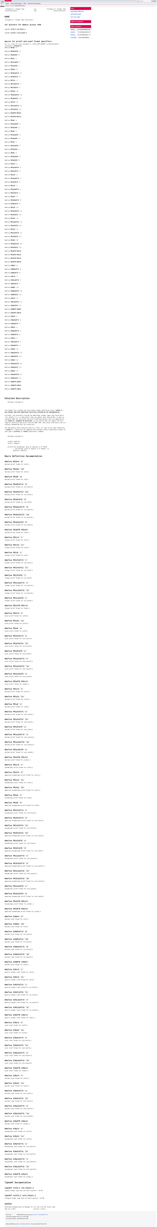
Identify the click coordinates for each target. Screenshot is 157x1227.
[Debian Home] (2, 3)
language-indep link (77, 11)
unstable (73, 37)
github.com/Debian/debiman (23, 1224)
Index (7, 3)
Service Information (34, 3)
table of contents (77, 21)
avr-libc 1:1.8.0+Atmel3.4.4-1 (40, 1214)
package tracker (76, 14)
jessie (7, 5)
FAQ (25, 3)
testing (73, 35)
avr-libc (12, 5)
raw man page (75, 17)
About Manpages (16, 3)
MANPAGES (8, 0)
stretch (73, 32)
